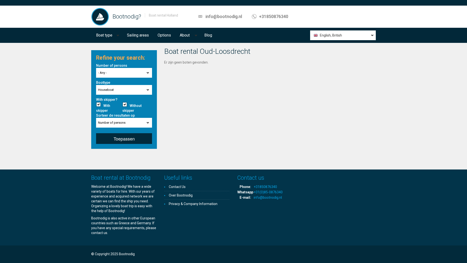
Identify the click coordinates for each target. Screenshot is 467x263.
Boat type (104, 35)
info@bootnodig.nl (224, 16)
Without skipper (132, 108)
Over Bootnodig (181, 195)
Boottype (103, 83)
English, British (331, 35)
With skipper (103, 108)
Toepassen (124, 138)
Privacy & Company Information (193, 204)
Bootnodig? (127, 16)
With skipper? (106, 100)
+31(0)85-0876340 (268, 192)
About (185, 35)
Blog (208, 35)
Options (164, 35)
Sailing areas (138, 35)
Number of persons (111, 65)
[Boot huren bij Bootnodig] (100, 17)
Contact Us (177, 187)
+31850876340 (273, 16)
